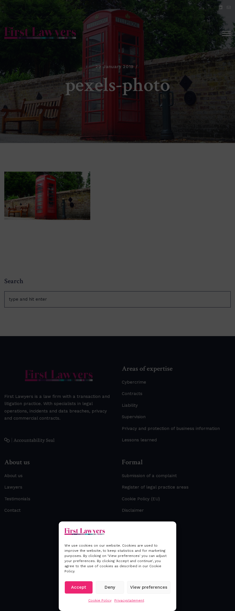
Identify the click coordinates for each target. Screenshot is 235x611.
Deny (110, 587)
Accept (78, 587)
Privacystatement (129, 600)
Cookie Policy (99, 600)
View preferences (148, 587)
